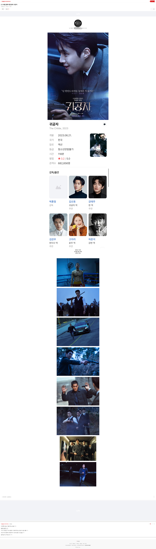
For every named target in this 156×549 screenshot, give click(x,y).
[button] (6, 1)
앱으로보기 (152, 1)
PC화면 (77, 543)
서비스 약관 (84, 543)
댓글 (7, 9)
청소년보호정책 (68, 545)
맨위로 (78, 541)
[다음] (154, 524)
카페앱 (81, 543)
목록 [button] (3, 9)
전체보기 (74, 543)
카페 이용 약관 (74, 545)
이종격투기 (9, 496)
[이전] (149, 524)
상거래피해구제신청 (80, 545)
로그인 (71, 543)
